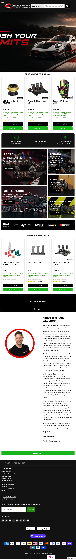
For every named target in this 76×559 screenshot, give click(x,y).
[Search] (67, 6)
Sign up (31, 509)
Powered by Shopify (38, 555)
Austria (42, 529)
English (29, 529)
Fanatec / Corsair (32, 105)
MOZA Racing (32, 266)
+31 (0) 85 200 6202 (9, 497)
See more (37, 309)
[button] (71, 558)
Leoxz (4, 105)
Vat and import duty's (11, 118)
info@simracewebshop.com (11, 499)
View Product (13, 124)
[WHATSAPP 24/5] (41, 140)
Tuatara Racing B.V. (58, 105)
